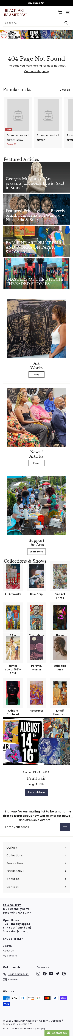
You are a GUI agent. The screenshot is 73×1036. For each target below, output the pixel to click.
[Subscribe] (65, 827)
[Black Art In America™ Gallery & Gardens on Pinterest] (64, 973)
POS (5, 1028)
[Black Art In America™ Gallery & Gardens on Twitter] (57, 973)
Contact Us (58, 1032)
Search (7, 946)
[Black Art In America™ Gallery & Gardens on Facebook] (45, 973)
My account (10, 955)
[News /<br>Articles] (36, 417)
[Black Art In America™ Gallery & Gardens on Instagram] (38, 973)
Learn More (36, 551)
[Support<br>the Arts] (36, 505)
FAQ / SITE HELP (13, 939)
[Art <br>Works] (36, 328)
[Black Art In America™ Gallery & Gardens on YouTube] (51, 973)
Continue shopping (36, 71)
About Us (8, 950)
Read (36, 463)
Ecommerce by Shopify (32, 1028)
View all (65, 89)
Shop (36, 374)
